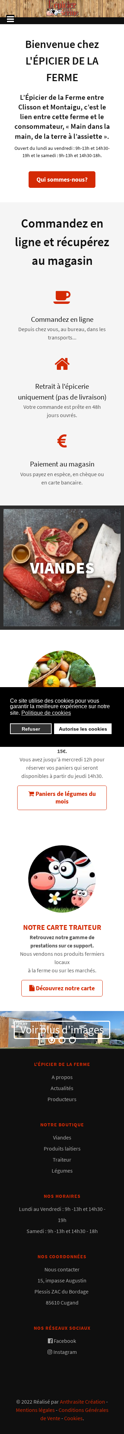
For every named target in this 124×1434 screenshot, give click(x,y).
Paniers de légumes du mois (65, 797)
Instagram (65, 1351)
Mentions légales (35, 1409)
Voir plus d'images (62, 1030)
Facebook (65, 1340)
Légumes (62, 1170)
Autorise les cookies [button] (83, 729)
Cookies (73, 1418)
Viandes (62, 1137)
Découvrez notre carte (64, 988)
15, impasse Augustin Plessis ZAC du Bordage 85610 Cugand (62, 1291)
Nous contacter (62, 1269)
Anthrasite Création (82, 1401)
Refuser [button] (31, 729)
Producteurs (62, 1099)
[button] (51, 1040)
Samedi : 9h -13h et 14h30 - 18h (62, 1231)
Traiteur (62, 1159)
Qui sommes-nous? (62, 179)
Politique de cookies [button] (46, 713)
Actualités (62, 1088)
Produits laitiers (62, 1148)
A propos (62, 1077)
